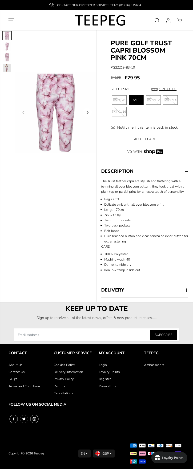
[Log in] (168, 20)
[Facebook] (13, 419)
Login (103, 365)
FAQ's (12, 379)
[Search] (157, 20)
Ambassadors (154, 365)
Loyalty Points (109, 372)
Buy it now (144, 152)
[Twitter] (24, 419)
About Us (15, 365)
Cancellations (63, 393)
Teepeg (39, 453)
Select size (120, 89)
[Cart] (179, 20)
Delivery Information (68, 372)
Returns (59, 386)
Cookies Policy (64, 365)
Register (105, 379)
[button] (11, 20)
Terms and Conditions (24, 386)
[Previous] (23, 112)
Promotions (107, 386)
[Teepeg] (96, 20)
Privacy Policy (64, 379)
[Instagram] (34, 419)
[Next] (87, 112)
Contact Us (16, 372)
